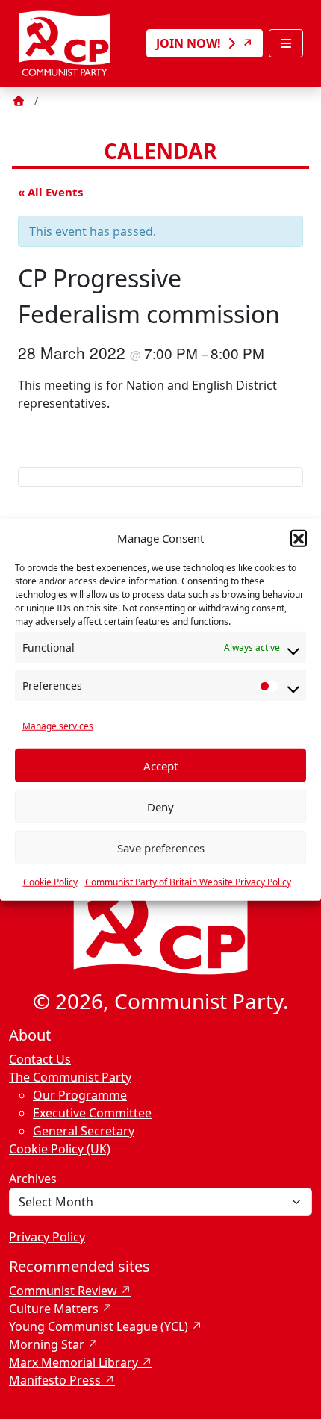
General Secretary (83, 1131)
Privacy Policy (47, 1237)
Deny (160, 806)
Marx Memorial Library (73, 1362)
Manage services (57, 726)
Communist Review (63, 1290)
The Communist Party (70, 1077)
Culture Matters (54, 1308)
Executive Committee (92, 1113)
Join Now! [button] (190, 43)
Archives (33, 1178)
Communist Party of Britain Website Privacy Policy (188, 882)
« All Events (50, 191)
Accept (160, 765)
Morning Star (46, 1344)
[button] (298, 538)
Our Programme (80, 1095)
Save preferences (161, 847)
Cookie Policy (50, 882)
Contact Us (40, 1059)
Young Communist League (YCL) (98, 1326)
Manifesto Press (55, 1380)
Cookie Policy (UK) (59, 1149)
